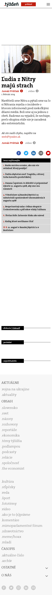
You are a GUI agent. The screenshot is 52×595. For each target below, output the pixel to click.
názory (7, 418)
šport (6, 498)
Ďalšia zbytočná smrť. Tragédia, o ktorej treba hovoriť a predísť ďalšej (23, 176)
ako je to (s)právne (16, 514)
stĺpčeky (8, 487)
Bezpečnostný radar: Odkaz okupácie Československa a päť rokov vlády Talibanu (24, 208)
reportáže (9, 429)
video (6, 509)
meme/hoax (11, 536)
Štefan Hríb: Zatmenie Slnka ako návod (23, 215)
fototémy (9, 503)
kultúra (8, 481)
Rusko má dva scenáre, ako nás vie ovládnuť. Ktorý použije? (21, 167)
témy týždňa (12, 441)
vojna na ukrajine (15, 389)
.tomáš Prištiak (10, 91)
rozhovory (10, 424)
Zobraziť (16, 328)
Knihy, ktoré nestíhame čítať (18, 221)
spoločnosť (10, 463)
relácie (7, 457)
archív (7, 560)
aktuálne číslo (13, 555)
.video (31, 91)
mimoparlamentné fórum (22, 525)
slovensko (10, 407)
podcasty (9, 452)
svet (5, 413)
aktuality (9, 394)
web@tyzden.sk (10, 136)
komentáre (10, 520)
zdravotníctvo (13, 531)
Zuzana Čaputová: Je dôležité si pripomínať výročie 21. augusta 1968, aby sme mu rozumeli (25, 186)
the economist (13, 468)
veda (5, 492)
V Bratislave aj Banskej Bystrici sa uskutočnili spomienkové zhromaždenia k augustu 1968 (24, 197)
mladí (6, 542)
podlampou (11, 446)
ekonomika (11, 435)
